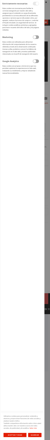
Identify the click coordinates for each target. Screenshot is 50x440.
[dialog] (22, 220)
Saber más (33, 428)
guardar (35, 435)
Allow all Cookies (15, 435)
